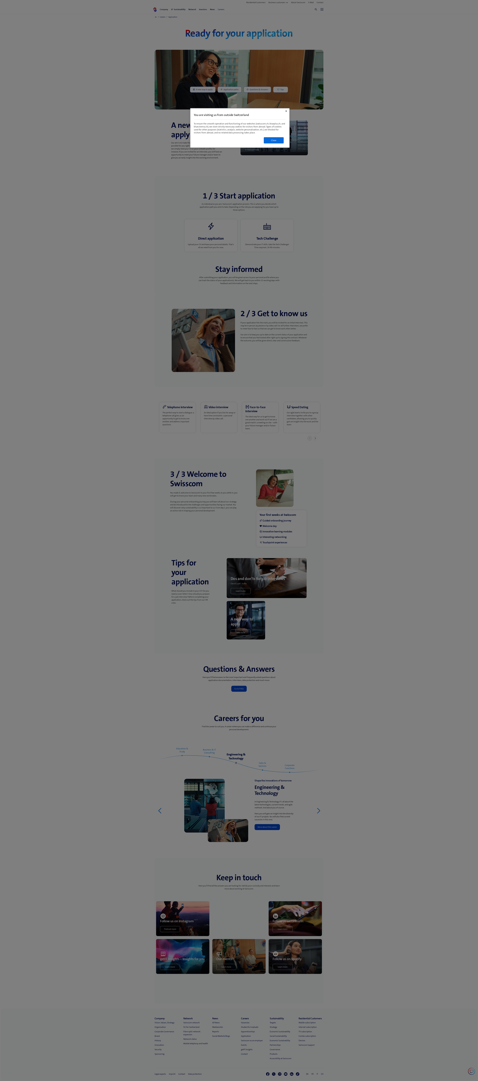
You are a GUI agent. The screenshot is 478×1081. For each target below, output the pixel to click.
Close (273, 140)
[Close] (286, 111)
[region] (240, 128)
